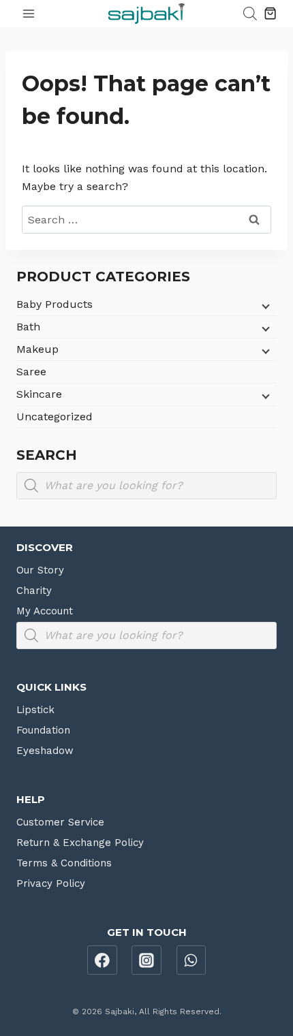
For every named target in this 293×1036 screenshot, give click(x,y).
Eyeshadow (45, 750)
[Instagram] (146, 960)
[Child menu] (264, 306)
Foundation (43, 730)
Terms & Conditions (64, 863)
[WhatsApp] (191, 960)
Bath (28, 326)
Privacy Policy (50, 883)
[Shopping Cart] (270, 13)
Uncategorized (54, 416)
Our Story (40, 570)
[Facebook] (102, 960)
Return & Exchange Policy (80, 842)
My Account (44, 611)
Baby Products (54, 304)
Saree (31, 371)
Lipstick (35, 710)
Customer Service (60, 822)
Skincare (39, 394)
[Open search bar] (250, 13)
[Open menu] (29, 13)
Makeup (37, 349)
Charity (34, 590)
